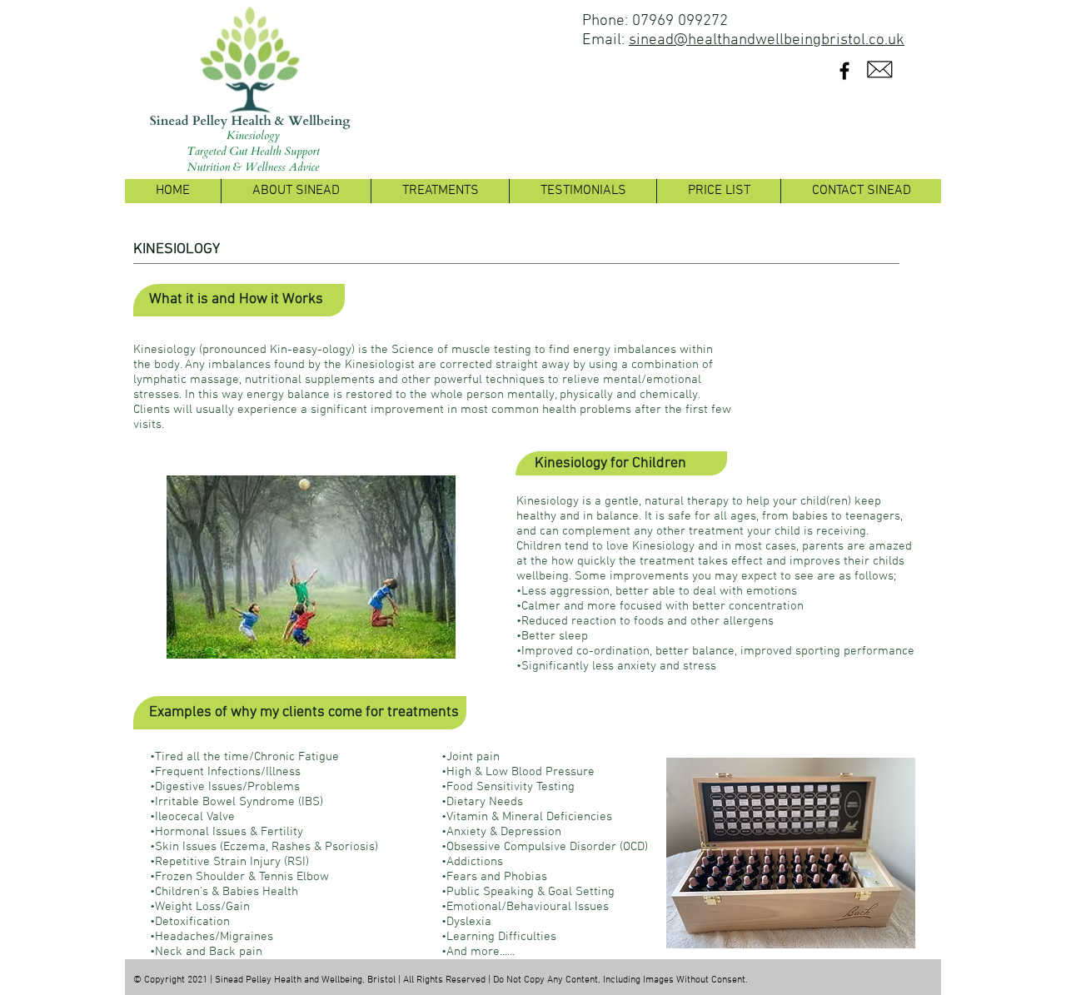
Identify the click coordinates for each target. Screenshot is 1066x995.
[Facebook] (844, 70)
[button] (440, 191)
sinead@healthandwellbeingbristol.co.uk (766, 40)
